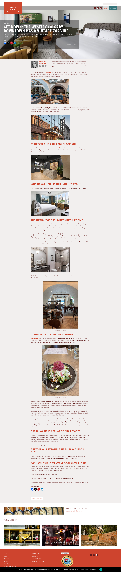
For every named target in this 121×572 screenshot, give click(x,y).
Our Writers (37, 558)
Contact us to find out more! (74, 511)
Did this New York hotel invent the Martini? (20, 544)
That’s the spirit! (88, 544)
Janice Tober (42, 61)
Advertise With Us (38, 561)
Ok (101, 569)
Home (5, 553)
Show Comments (37, 498)
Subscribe (113, 8)
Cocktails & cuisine (11, 526)
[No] (119, 569)
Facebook (95, 8)
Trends (6, 561)
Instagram (101, 8)
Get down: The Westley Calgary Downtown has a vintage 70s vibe (36, 28)
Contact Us (36, 553)
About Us (35, 556)
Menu (106, 8)
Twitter (98, 8)
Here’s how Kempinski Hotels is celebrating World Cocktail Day (59, 543)
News (20, 526)
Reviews (6, 23)
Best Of (6, 563)
